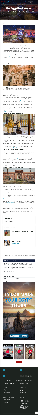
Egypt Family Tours (6, 387)
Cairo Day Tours (22, 389)
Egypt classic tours (22, 100)
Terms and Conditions (9, 380)
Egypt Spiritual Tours (6, 392)
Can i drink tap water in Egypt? (9, 276)
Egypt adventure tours (6, 198)
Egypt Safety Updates (18, 380)
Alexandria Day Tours (23, 387)
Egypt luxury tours (6, 108)
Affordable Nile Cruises (6, 399)
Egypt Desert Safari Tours (7, 390)
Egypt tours (7, 48)
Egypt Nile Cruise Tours (6, 389)
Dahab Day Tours (22, 390)
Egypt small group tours (21, 158)
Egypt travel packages (6, 56)
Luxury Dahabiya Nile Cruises (7, 404)
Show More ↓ (6, 281)
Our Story (25, 380)
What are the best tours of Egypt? (10, 260)
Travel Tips (30, 380)
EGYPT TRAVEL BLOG (9, 221)
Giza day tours (31, 188)
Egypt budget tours (6, 111)
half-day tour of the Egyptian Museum (10, 136)
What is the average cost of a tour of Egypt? (11, 273)
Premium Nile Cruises (6, 405)
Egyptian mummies (6, 154)
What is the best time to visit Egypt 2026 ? (11, 278)
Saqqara (5, 94)
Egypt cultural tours (16, 147)
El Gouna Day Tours (23, 392)
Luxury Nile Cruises (6, 402)
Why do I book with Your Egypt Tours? (10, 271)
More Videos (19, 361)
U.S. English (30, 2)
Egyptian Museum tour (10, 202)
